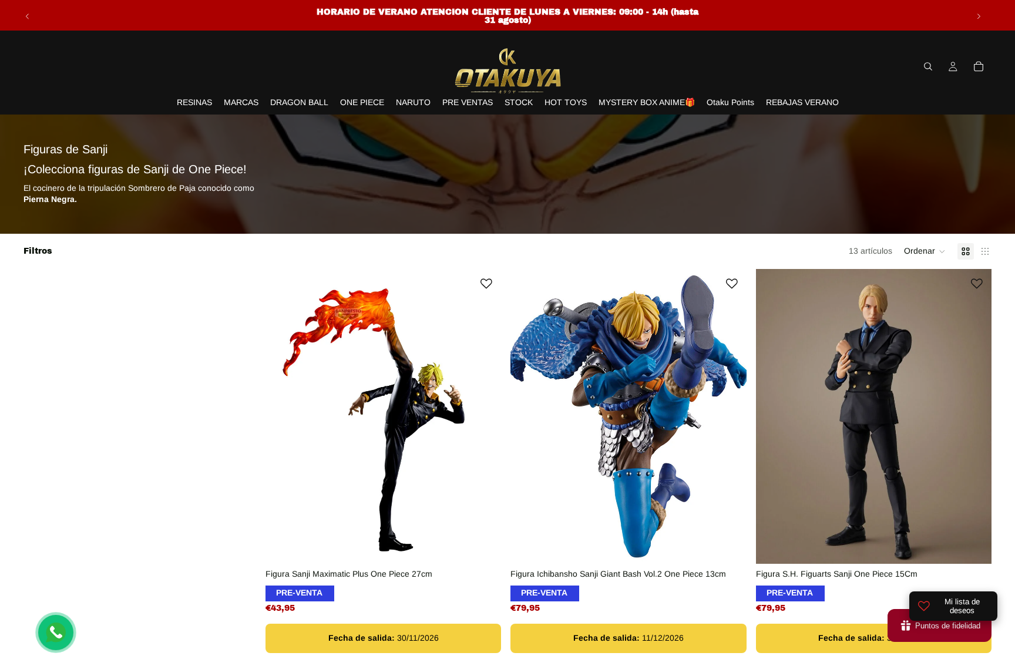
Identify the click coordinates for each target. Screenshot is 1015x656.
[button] (925, 251)
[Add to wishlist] (486, 283)
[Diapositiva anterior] (28, 16)
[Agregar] (483, 545)
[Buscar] (928, 66)
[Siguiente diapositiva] (979, 16)
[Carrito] (979, 66)
